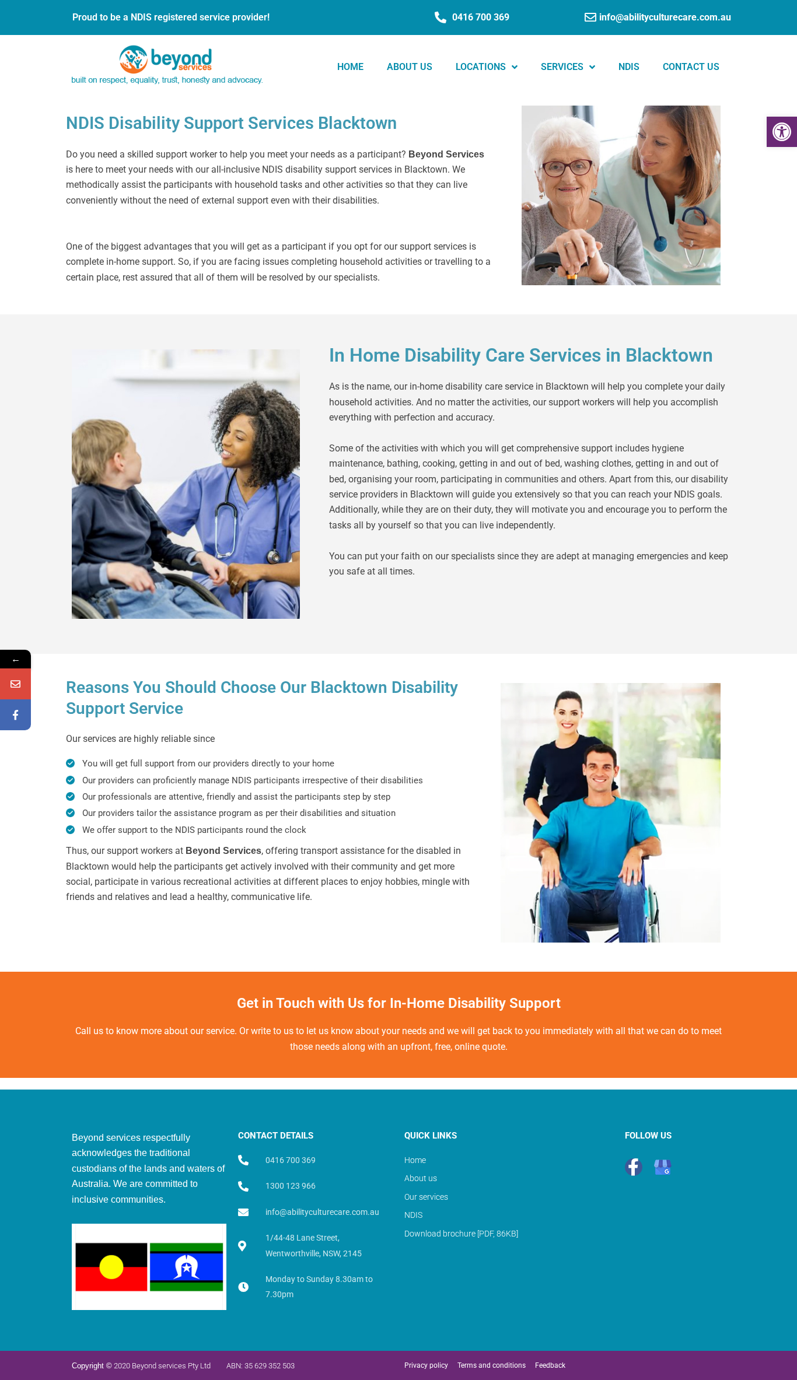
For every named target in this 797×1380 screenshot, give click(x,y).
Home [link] (350, 66)
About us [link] (409, 66)
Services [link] (562, 66)
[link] (782, 132)
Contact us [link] (691, 66)
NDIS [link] (628, 66)
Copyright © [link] (92, 1365)
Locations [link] (481, 66)
